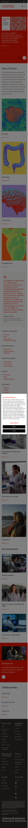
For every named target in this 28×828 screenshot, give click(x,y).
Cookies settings (14, 422)
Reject (14, 426)
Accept (14, 430)
